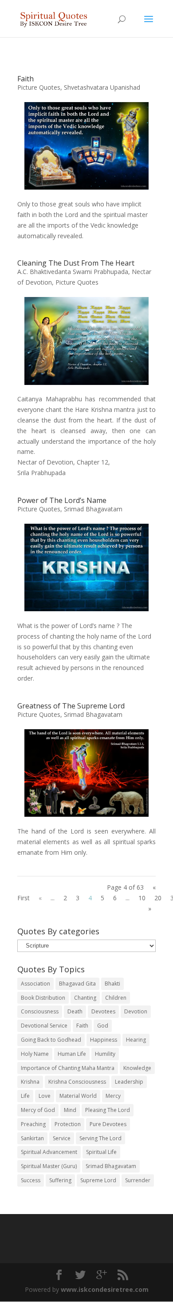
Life (25, 1096)
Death (75, 1011)
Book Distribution (43, 997)
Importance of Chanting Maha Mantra (67, 1068)
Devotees (103, 1011)
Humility (105, 1054)
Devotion (135, 1011)
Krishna (30, 1081)
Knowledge (137, 1068)
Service (62, 1138)
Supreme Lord (98, 1180)
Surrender (137, 1180)
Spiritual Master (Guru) (49, 1166)
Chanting (85, 997)
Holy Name (35, 1054)
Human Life (72, 1054)
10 (141, 898)
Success (30, 1180)
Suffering (60, 1180)
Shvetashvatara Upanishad (102, 87)
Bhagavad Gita (77, 983)
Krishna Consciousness (77, 1081)
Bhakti (112, 983)
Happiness (103, 1039)
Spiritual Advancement (49, 1152)
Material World (78, 1096)
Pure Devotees (108, 1124)
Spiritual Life (101, 1152)
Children (115, 997)
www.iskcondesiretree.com (105, 1289)
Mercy (113, 1096)
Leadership (129, 1081)
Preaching (33, 1124)
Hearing (136, 1039)
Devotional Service (44, 1025)
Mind (70, 1110)
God (102, 1025)
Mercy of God (38, 1110)
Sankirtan (32, 1138)
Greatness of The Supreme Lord (71, 706)
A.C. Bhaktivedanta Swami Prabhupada (72, 271)
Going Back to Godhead (51, 1039)
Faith (25, 79)
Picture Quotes (38, 87)
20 (157, 898)
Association (35, 983)
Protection (68, 1124)
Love (45, 1096)
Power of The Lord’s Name (61, 500)
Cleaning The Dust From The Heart (75, 263)
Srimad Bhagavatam (93, 509)
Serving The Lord (100, 1138)
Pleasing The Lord (107, 1110)
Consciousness (40, 1011)
